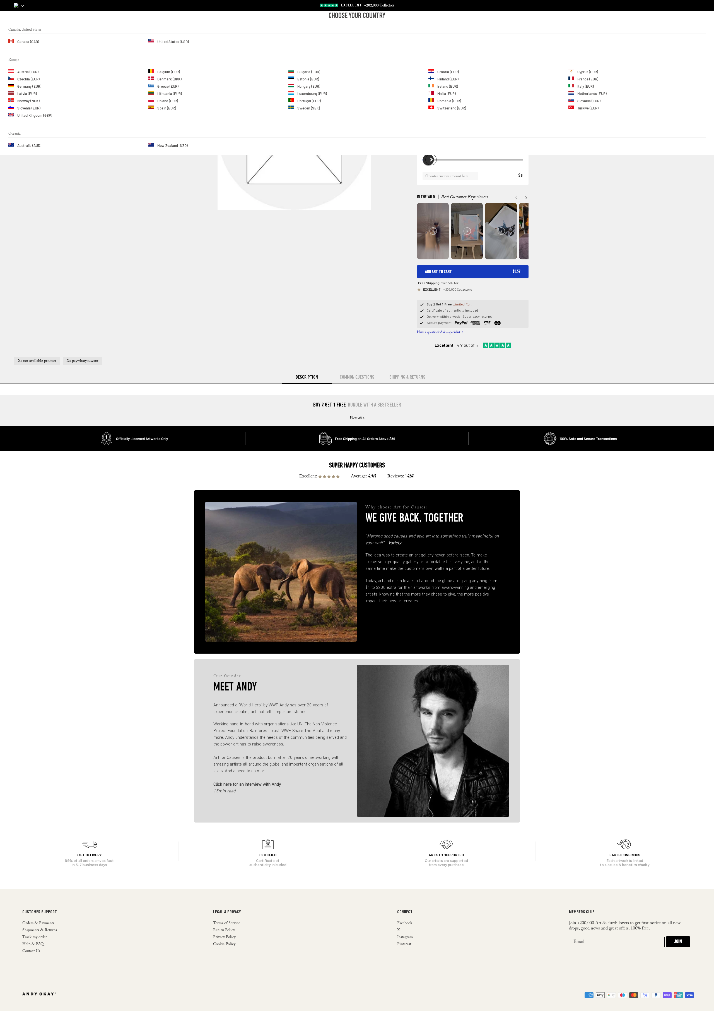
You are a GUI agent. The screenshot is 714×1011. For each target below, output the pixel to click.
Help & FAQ (33, 944)
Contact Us (31, 951)
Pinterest (404, 944)
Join (678, 941)
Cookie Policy (224, 944)
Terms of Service (226, 923)
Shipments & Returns (39, 930)
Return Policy (224, 930)
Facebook (404, 923)
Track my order (34, 937)
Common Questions (357, 377)
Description (307, 377)
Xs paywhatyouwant (82, 361)
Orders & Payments (38, 923)
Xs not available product (37, 361)
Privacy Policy (224, 937)
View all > (357, 418)
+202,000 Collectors (367, 5)
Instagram (405, 937)
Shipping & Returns (407, 377)
